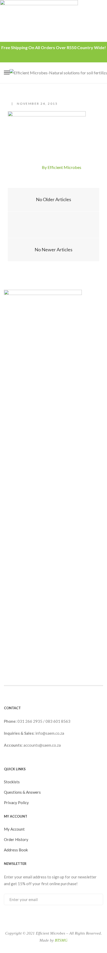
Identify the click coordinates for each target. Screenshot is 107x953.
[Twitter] (36, 167)
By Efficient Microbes (61, 167)
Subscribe (94, 899)
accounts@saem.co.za (42, 745)
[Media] (53, 225)
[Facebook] (27, 167)
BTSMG (61, 940)
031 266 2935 (30, 721)
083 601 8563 (57, 721)
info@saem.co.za (49, 733)
